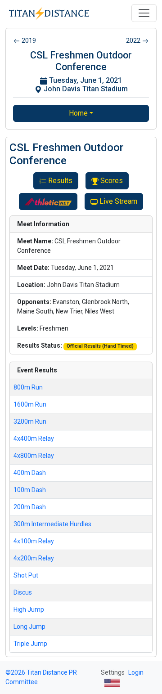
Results (60, 180)
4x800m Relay (34, 455)
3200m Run (30, 421)
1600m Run (30, 404)
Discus (23, 592)
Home (78, 113)
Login (136, 672)
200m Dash (30, 506)
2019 (29, 40)
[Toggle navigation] (144, 13)
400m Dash (30, 472)
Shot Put (26, 575)
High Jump (29, 609)
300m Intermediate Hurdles (52, 524)
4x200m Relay (34, 558)
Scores (111, 180)
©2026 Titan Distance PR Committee (41, 677)
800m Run (28, 387)
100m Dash (30, 489)
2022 (133, 40)
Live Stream (118, 201)
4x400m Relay (34, 438)
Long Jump (29, 626)
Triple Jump (30, 643)
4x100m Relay (34, 541)
